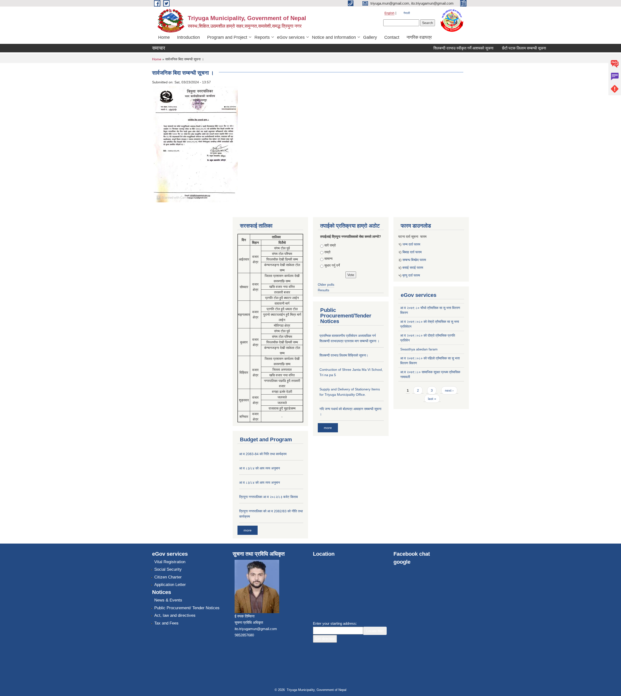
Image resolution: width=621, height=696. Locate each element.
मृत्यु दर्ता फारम (411, 275)
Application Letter (170, 584)
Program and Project (227, 37)
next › (449, 390)
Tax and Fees (166, 623)
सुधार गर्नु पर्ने (332, 265)
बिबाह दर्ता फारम (412, 252)
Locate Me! (375, 631)
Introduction (188, 37)
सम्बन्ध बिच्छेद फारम (414, 260)
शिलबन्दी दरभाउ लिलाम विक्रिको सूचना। (343, 355)
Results (323, 290)
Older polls (326, 284)
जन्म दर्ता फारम (411, 244)
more (248, 530)
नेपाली (406, 13)
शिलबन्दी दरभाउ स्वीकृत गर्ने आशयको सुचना (454, 48)
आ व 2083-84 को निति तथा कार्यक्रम (262, 454)
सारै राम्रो (330, 245)
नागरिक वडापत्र (419, 37)
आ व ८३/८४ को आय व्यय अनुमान (259, 468)
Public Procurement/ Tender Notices (187, 608)
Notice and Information (334, 37)
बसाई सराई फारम (412, 267)
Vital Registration (169, 562)
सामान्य (328, 259)
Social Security (168, 569)
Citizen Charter (168, 577)
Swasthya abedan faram (419, 349)
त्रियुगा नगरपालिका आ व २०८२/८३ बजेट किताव (268, 497)
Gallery (370, 37)
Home (164, 37)
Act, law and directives (175, 615)
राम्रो (327, 252)
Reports (262, 37)
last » (432, 399)
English (389, 13)
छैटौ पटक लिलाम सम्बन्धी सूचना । (517, 48)
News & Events (168, 600)
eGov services (291, 37)
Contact (391, 37)
